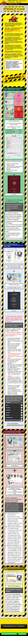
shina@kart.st (18, 2)
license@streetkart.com (10, 41)
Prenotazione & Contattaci (14, 626)
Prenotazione (22, 633)
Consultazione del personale (9, 633)
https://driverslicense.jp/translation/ (14, 224)
